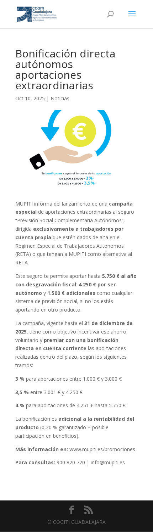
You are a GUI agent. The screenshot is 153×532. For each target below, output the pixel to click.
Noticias (60, 98)
